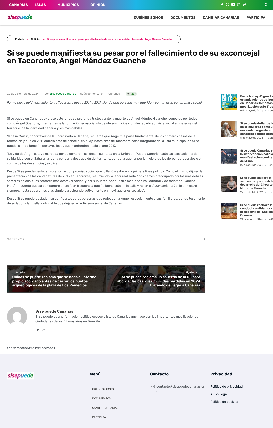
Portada (19, 39)
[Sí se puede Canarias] (20, 17)
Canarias (114, 93)
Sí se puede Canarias (62, 93)
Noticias (36, 39)
